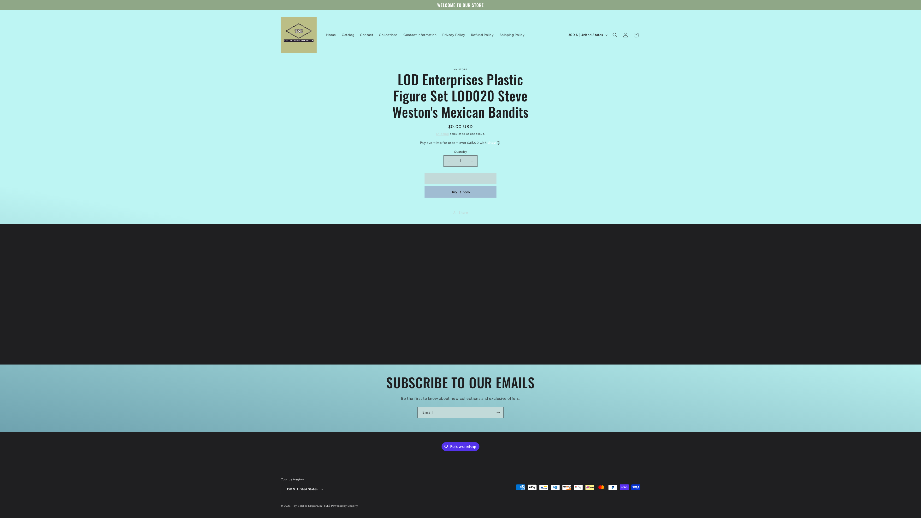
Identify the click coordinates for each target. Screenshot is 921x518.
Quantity (460, 151)
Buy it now (460, 192)
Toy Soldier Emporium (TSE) (311, 505)
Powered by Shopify (344, 505)
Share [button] (463, 213)
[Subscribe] (498, 412)
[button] (615, 35)
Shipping (442, 133)
